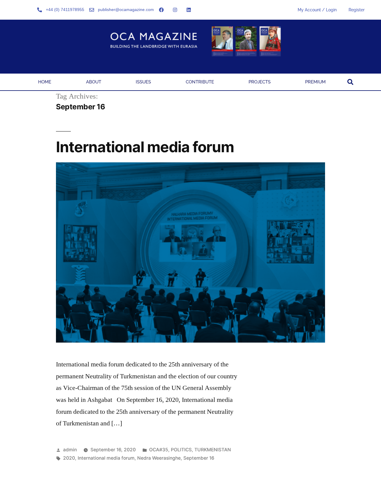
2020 (69, 458)
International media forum (145, 147)
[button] (350, 82)
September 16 (198, 458)
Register (357, 9)
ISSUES (143, 82)
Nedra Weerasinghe (159, 458)
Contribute (200, 82)
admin (70, 450)
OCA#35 (158, 450)
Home (44, 82)
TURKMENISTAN (212, 450)
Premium (315, 82)
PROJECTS (260, 82)
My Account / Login (317, 9)
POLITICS (181, 450)
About (93, 82)
